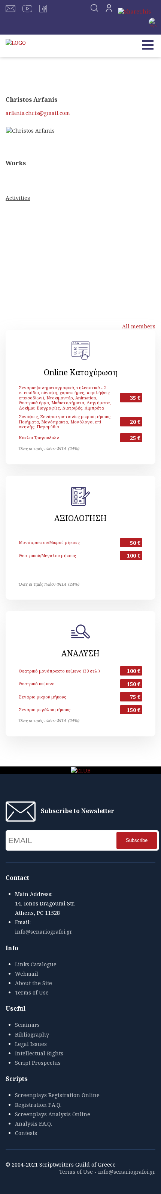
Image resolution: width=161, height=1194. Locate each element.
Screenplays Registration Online (57, 1095)
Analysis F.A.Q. (33, 1123)
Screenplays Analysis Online (52, 1114)
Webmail (26, 973)
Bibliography (32, 1034)
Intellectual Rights (39, 1053)
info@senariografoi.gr (43, 931)
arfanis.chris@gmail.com (38, 112)
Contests (26, 1133)
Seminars (27, 1024)
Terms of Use (32, 992)
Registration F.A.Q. (38, 1104)
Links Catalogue (36, 964)
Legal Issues (31, 1043)
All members (138, 326)
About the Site (33, 983)
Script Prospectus (38, 1062)
